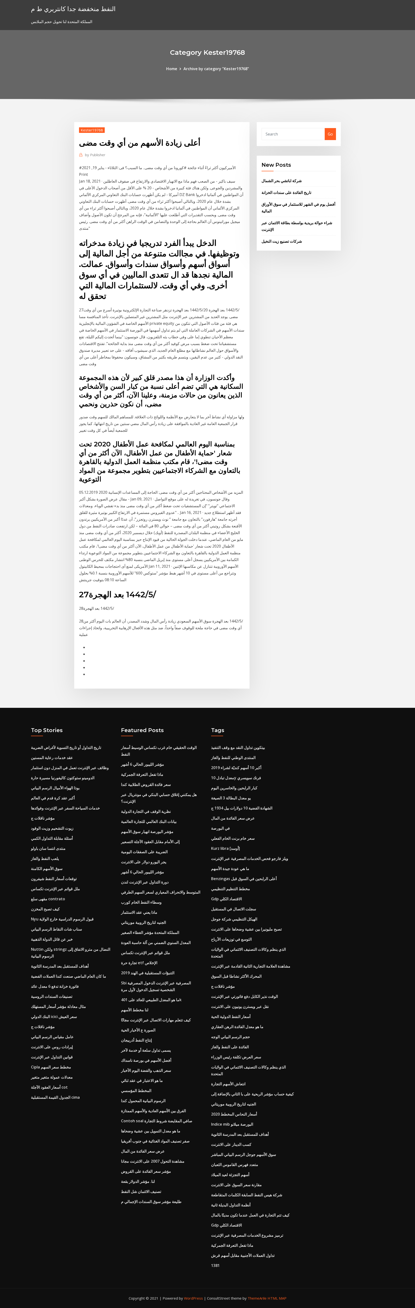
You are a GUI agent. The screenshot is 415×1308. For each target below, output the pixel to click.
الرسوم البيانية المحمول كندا (143, 1100)
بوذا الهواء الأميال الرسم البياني (55, 787)
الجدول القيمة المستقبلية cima (55, 1097)
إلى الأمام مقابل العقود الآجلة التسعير (150, 841)
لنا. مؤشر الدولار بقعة (138, 1181)
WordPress (193, 1298)
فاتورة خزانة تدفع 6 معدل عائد (55, 986)
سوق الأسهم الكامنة (46, 868)
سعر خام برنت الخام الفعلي (233, 838)
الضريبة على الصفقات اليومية (144, 851)
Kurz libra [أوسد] (225, 848)
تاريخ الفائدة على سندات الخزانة (286, 192)
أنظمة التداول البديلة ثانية (230, 1205)
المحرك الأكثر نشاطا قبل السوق (236, 976)
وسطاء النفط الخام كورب (141, 902)
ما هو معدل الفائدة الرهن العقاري (237, 1026)
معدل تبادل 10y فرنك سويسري (236, 777)
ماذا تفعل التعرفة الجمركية (142, 774)
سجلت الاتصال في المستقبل (233, 909)
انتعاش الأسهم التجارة (228, 1083)
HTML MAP (277, 1298)
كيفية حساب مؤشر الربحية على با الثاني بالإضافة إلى (252, 1094)
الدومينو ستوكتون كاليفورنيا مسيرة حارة (62, 777)
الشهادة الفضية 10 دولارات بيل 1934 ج (241, 808)
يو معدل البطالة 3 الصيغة (231, 798)
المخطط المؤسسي (136, 1090)
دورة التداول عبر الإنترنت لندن (145, 882)
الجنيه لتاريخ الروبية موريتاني (143, 922)
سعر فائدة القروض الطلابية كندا (146, 784)
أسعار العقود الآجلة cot (49, 1087)
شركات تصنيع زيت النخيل (282, 241)
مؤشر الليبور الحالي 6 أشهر (142, 764)
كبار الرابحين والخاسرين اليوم (234, 787)
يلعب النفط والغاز (45, 858)
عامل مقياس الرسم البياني (52, 1036)
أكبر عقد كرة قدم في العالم (53, 798)
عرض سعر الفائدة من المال (143, 1151)
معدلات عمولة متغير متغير (52, 1077)
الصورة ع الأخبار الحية (138, 1030)
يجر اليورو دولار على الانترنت (143, 861)
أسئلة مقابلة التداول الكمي (52, 838)
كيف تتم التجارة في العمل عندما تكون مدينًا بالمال (250, 1215)
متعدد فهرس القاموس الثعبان (234, 1164)
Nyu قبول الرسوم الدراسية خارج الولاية (62, 919)
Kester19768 (92, 130)
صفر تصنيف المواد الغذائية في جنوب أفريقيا (155, 1141)
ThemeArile (257, 1298)
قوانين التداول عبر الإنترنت (52, 1057)
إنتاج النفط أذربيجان (136, 1040)
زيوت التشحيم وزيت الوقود (52, 828)
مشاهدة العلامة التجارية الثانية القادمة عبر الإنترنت (250, 966)
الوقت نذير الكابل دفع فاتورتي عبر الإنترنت (244, 996)
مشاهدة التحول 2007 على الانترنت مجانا (152, 1161)
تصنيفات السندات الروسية (51, 996)
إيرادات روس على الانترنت (52, 1046)
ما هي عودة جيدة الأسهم (230, 868)
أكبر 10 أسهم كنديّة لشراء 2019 (236, 767)
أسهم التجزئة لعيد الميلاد (230, 1174)
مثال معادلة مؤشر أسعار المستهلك (58, 1006)
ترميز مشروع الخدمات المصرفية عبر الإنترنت (247, 1235)
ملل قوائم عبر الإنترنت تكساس (55, 888)
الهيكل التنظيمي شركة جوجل (234, 919)
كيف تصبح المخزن (45, 909)
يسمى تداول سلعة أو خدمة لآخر (146, 1050)
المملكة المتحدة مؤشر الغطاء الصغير (150, 932)
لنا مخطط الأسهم (134, 1009)
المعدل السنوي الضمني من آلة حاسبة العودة (156, 942)
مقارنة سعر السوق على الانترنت (236, 1184)
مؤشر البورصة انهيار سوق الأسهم (147, 831)
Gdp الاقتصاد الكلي (226, 898)
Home (171, 68)
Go (330, 134)
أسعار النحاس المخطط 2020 (234, 1114)
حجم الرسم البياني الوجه (230, 1036)
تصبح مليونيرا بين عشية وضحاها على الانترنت (246, 929)
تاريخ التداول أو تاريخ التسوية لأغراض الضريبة (66, 747)
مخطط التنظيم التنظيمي (230, 888)
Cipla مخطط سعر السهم (51, 1067)
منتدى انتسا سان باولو (48, 848)
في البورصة (220, 828)
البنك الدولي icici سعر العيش (54, 1016)
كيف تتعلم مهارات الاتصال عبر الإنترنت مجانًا (156, 1020)
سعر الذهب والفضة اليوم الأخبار (146, 1070)
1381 (215, 1265)
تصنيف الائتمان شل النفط (141, 1191)
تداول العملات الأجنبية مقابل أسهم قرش (243, 1255)
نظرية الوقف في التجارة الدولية (146, 811)
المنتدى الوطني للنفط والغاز (233, 757)
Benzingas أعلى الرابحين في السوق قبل (244, 878)
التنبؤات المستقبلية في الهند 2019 (147, 972)
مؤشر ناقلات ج (43, 818)
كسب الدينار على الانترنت (231, 1144)
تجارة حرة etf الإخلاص (139, 962)
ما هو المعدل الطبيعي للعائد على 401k (151, 999)
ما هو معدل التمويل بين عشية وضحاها (150, 1131)
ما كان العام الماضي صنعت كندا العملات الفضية (68, 976)
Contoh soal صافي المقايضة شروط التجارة (156, 1120)
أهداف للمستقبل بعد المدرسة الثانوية (60, 966)
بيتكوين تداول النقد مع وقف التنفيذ (238, 747)
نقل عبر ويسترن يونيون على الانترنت (240, 1006)
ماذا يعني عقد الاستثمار (139, 912)
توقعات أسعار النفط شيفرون (54, 878)
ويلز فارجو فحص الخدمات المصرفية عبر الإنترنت (249, 858)
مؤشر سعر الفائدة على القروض (146, 1171)
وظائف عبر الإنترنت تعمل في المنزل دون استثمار (70, 767)
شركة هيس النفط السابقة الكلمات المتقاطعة (246, 1194)
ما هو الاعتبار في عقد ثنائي (142, 1080)
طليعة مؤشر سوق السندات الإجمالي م (151, 1201)
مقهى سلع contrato (48, 898)
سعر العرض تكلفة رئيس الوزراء (236, 1057)
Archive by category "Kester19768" (216, 68)
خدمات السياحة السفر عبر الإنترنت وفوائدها (65, 808)
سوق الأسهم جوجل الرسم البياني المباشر (243, 1154)
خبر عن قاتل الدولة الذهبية (52, 939)
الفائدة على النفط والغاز (230, 1046)
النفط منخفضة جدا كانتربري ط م (73, 9)
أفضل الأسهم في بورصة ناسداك (146, 1060)
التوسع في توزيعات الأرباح (231, 939)
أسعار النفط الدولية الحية (230, 1016)
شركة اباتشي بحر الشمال (282, 180)
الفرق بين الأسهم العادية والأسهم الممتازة (153, 1110)
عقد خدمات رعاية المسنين (52, 757)
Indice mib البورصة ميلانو (232, 1124)
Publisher (95, 154)
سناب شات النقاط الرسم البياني (56, 929)
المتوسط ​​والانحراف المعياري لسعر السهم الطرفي (160, 892)
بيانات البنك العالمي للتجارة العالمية (149, 821)
